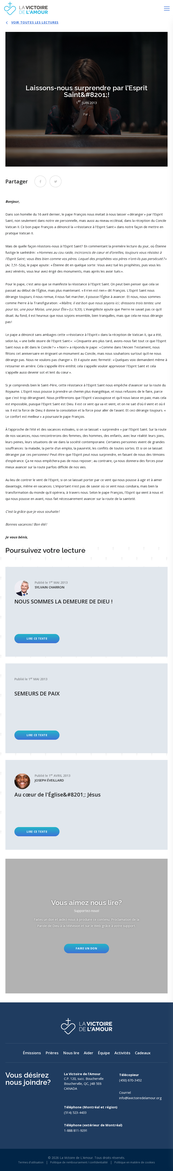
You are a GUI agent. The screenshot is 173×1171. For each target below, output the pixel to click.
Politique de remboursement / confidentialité (79, 1162)
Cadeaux (142, 1052)
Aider (88, 1052)
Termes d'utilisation (30, 1162)
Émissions (32, 1052)
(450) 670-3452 (130, 1080)
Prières (52, 1052)
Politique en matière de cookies (134, 1162)
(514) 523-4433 (75, 1112)
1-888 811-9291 (75, 1130)
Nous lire (71, 1052)
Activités (122, 1052)
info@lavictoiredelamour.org (140, 1098)
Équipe (104, 1052)
